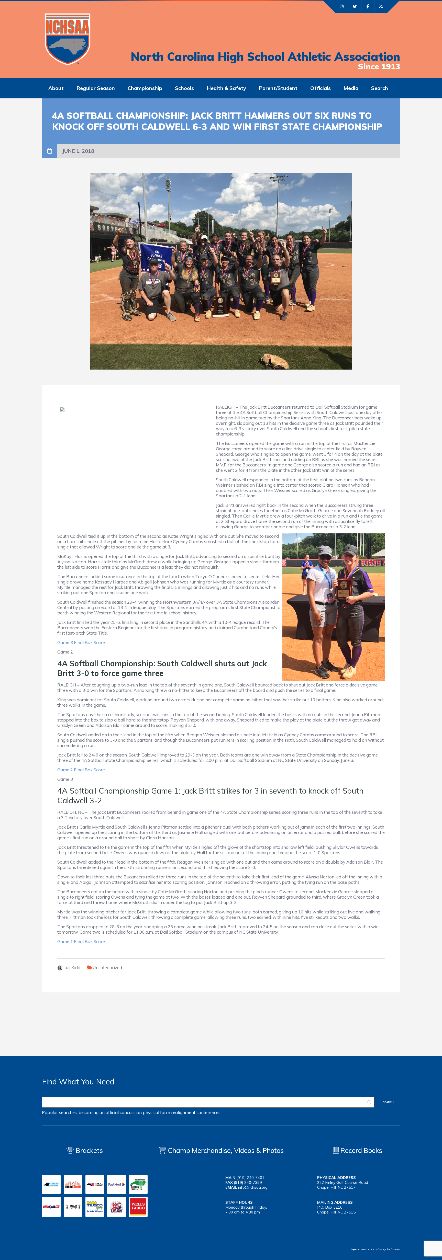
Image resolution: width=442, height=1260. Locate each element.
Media (351, 88)
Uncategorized (107, 967)
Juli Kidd (72, 967)
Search (379, 88)
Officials (320, 88)
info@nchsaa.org (253, 1187)
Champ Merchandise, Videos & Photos (226, 1150)
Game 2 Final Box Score (82, 769)
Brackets (88, 1150)
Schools (184, 88)
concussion (131, 1112)
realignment (183, 1112)
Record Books (360, 1150)
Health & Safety (226, 88)
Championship (145, 88)
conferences (208, 1112)
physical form (156, 1112)
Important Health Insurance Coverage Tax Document (375, 1249)
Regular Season (95, 88)
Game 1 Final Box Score (81, 941)
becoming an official (99, 1112)
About (56, 88)
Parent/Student (278, 88)
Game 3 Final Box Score (81, 642)
